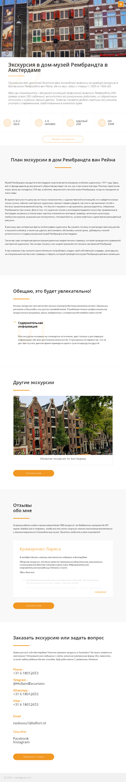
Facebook (21, 738)
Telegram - (29, 681)
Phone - (25, 671)
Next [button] (113, 337)
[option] (63, 337)
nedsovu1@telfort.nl (29, 723)
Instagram (21, 742)
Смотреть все (33, 473)
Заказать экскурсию (63, 139)
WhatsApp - (25, 692)
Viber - (25, 702)
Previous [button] (13, 337)
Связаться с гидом (33, 756)
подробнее (100, 592)
